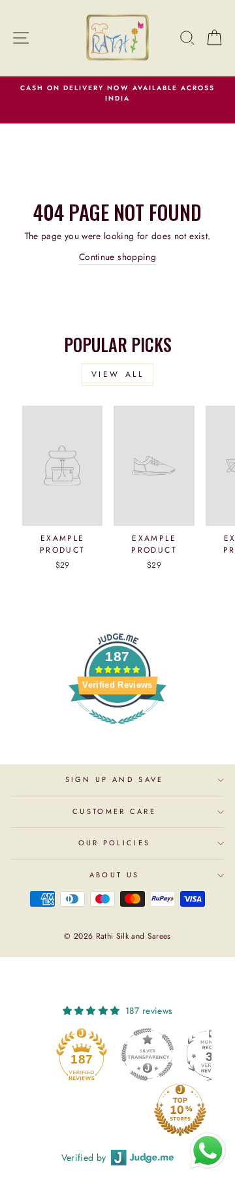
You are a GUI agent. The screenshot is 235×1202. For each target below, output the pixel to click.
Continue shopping (117, 256)
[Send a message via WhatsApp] (207, 1150)
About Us (114, 874)
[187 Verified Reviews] (117, 731)
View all (117, 374)
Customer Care (114, 811)
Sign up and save (114, 779)
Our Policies (114, 842)
